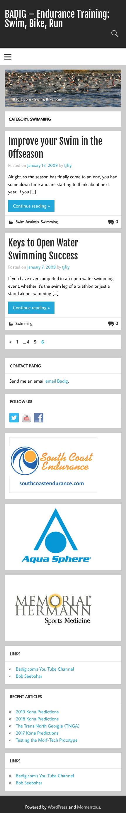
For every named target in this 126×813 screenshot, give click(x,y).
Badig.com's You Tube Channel (45, 669)
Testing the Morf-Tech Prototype (47, 740)
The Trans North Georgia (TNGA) (48, 726)
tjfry (67, 165)
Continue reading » (31, 206)
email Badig (56, 381)
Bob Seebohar (29, 676)
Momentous (88, 807)
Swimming (49, 221)
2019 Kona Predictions (37, 712)
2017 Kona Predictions (37, 733)
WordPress (57, 807)
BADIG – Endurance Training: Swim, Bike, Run (57, 18)
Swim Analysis (27, 221)
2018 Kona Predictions (37, 719)
